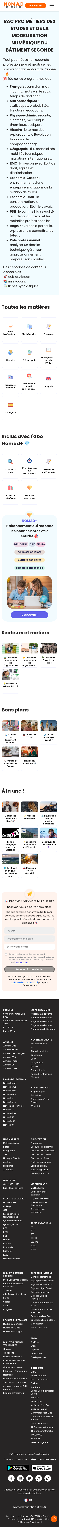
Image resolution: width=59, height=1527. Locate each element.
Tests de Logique (39, 1442)
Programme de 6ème (41, 1013)
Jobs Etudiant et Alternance (39, 1204)
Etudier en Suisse (11, 1327)
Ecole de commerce (41, 1162)
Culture (34, 1383)
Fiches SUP (8, 1124)
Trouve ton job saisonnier (38, 1210)
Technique (36, 1401)
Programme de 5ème (41, 1017)
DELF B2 (34, 1241)
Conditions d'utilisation (15, 1459)
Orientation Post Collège (43, 1320)
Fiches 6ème (9, 1083)
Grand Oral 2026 (39, 1327)
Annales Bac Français (14, 1053)
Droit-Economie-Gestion (15, 1279)
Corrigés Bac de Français (39, 1297)
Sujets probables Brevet (42, 1280)
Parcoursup (36, 1143)
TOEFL (33, 1249)
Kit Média (35, 1105)
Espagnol (8, 1165)
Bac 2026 (8, 1027)
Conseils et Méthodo (41, 1276)
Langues (7, 1309)
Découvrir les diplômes (42, 1146)
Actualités (36, 1095)
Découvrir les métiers (41, 1154)
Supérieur (35, 1349)
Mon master (37, 1323)
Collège (7, 1206)
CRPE (33, 1371)
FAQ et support (38, 1091)
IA (32, 1047)
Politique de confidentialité (24, 982)
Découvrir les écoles (40, 1158)
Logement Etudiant (40, 1198)
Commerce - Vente (12, 1367)
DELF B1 (34, 1238)
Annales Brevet (10, 1049)
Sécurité (35, 1397)
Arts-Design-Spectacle (14, 1294)
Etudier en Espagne (12, 1331)
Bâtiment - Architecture (15, 1371)
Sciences (7, 1290)
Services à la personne (14, 1382)
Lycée (33, 1345)
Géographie (9, 1150)
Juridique (35, 1387)
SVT (5, 1154)
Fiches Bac (8, 1098)
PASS (5, 1254)
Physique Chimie (11, 1158)
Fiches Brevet (9, 1102)
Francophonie (38, 1070)
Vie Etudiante (37, 1188)
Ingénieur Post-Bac (40, 1405)
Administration (38, 1375)
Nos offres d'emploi (37, 1454)
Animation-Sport (39, 1379)
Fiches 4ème (9, 1090)
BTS (5, 1228)
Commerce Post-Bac (41, 1412)
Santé (6, 1298)
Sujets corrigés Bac (40, 1292)
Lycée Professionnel (12, 1220)
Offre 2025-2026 (11, 1184)
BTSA (5, 1232)
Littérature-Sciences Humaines (13, 1285)
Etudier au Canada (13, 1323)
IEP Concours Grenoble (42, 1431)
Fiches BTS (8, 1109)
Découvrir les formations (43, 1150)
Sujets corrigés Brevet (41, 1288)
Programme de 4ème (41, 1021)
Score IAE (35, 1438)
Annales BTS (9, 1057)
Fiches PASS (9, 1121)
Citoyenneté (37, 1062)
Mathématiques (11, 1143)
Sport (33, 1058)
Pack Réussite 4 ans (13, 1188)
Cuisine (7, 1349)
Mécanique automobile (15, 1378)
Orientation (36, 1055)
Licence (7, 1243)
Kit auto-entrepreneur (13, 1393)
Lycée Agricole (10, 1224)
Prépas (6, 1239)
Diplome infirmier (11, 1258)
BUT (5, 1235)
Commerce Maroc (40, 1423)
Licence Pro (8, 1247)
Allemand (8, 1169)
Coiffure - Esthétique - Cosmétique (14, 1362)
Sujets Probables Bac (41, 1284)
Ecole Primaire (10, 1202)
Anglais (7, 1162)
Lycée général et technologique (11, 1215)
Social (6, 1301)
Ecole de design (39, 1165)
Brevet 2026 (9, 1031)
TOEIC (34, 1245)
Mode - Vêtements (12, 1356)
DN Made (7, 1251)
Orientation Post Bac (41, 1316)
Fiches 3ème (9, 1094)
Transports (8, 1352)
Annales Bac (9, 1045)
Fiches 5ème (9, 1086)
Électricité (8, 1374)
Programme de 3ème (41, 1025)
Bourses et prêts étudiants (39, 1193)
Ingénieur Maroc (39, 1409)
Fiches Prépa (9, 1113)
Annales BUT (9, 1064)
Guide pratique (38, 1357)
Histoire (6, 1146)
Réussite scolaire (39, 1051)
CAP (5, 1210)
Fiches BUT (8, 1117)
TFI (32, 1226)
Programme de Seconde (43, 1029)
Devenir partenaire (40, 1173)
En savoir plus (22, 962)
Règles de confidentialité (43, 1459)
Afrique (34, 1066)
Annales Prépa (10, 1061)
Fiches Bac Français (13, 1105)
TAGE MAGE (36, 1434)
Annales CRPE (10, 1068)
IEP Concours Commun (42, 1427)
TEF (32, 1234)
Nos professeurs (39, 1043)
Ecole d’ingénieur (39, 1169)
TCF (33, 1230)
